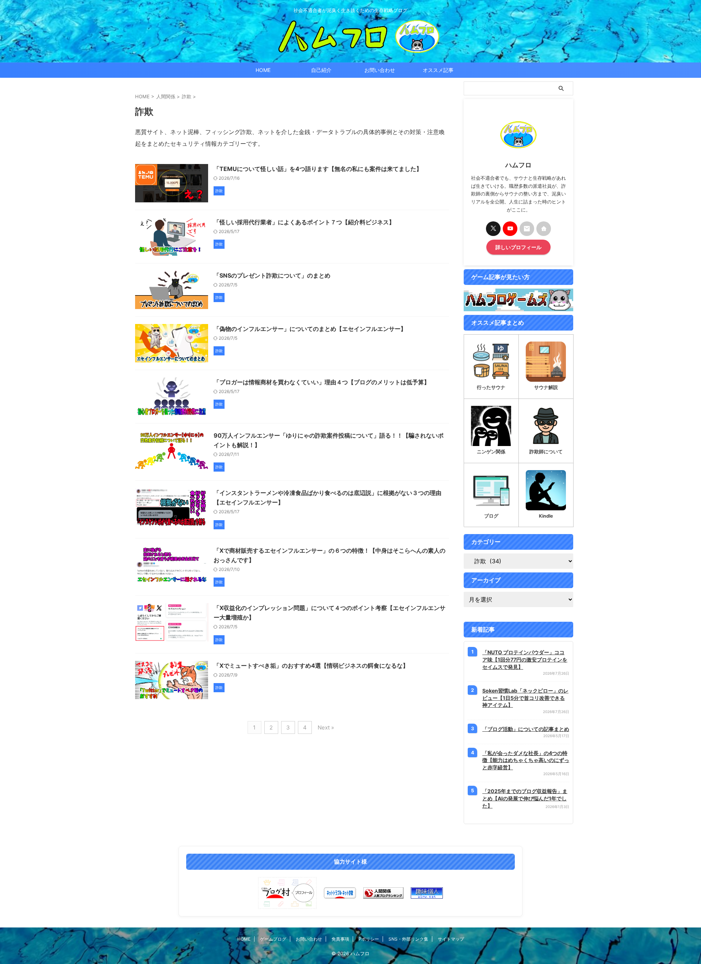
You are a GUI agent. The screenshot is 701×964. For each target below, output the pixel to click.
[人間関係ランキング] (383, 893)
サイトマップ (451, 939)
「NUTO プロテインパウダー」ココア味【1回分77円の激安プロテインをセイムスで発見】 (524, 659)
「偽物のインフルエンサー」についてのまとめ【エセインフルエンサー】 (310, 328)
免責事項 (340, 939)
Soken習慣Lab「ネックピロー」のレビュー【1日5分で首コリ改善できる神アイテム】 (525, 697)
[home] (543, 228)
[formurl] (527, 228)
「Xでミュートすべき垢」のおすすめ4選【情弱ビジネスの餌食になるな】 (311, 665)
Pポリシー (369, 939)
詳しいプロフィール (518, 247)
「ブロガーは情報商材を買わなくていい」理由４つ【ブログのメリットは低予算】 (322, 382)
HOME (263, 70)
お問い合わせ (379, 70)
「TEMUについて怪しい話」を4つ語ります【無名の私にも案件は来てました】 (318, 168)
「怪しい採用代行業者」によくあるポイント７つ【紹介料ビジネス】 (304, 222)
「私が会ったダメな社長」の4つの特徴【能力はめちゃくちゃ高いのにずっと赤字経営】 (525, 760)
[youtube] (510, 228)
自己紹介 (321, 70)
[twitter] (493, 228)
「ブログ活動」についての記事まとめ (525, 729)
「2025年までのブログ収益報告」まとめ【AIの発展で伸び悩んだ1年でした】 (524, 798)
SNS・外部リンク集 (408, 939)
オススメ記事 (438, 70)
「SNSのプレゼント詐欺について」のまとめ (272, 275)
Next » (326, 727)
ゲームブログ (273, 939)
